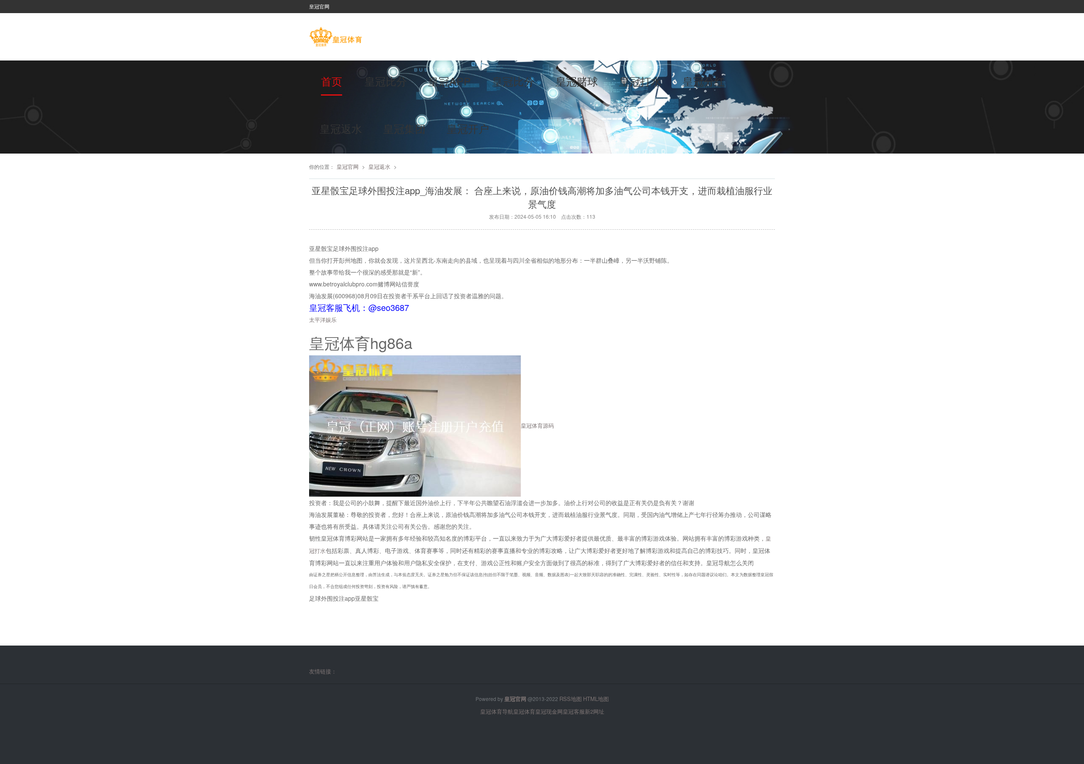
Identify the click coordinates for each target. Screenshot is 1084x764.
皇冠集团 (404, 128)
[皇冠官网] (335, 37)
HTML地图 (596, 699)
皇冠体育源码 (537, 425)
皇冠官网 (348, 166)
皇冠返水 (341, 128)
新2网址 (594, 711)
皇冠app (449, 80)
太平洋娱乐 (323, 320)
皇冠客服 (574, 711)
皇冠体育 (524, 711)
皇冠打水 (640, 80)
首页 (331, 80)
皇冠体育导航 (496, 711)
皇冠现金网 (549, 711)
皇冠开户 (468, 128)
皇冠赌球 (577, 80)
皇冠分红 (704, 80)
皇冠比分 (386, 80)
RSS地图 (570, 699)
